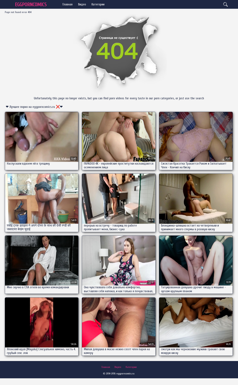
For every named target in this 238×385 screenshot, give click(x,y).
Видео (82, 4)
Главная (67, 4)
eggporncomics (31, 4)
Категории (97, 4)
